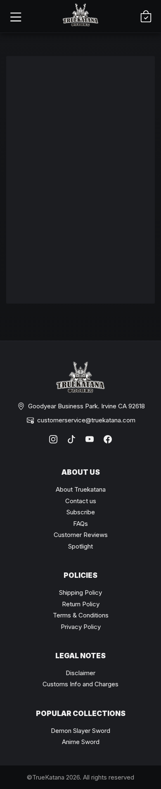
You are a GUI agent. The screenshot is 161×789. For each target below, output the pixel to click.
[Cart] (146, 16)
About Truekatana (81, 489)
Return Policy (80, 604)
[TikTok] (71, 439)
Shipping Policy (80, 592)
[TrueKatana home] (80, 16)
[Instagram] (53, 439)
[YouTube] (89, 439)
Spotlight (80, 546)
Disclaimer (80, 673)
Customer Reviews (81, 535)
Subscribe (80, 512)
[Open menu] (15, 16)
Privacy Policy (81, 627)
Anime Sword (80, 742)
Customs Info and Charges (80, 684)
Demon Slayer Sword (80, 731)
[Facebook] (108, 439)
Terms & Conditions (81, 615)
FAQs (80, 524)
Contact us (80, 501)
